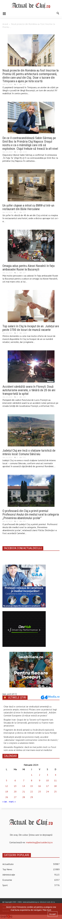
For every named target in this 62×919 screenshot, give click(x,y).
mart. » (12, 801)
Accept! (52, 914)
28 (23, 797)
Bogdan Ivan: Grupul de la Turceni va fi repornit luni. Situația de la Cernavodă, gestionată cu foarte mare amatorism (28, 722)
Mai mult (47, 909)
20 (15, 791)
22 (31, 791)
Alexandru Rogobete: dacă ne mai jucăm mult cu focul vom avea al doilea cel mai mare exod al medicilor (30, 748)
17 (47, 786)
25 (55, 791)
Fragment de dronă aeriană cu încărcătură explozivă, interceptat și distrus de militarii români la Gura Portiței (30, 731)
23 (39, 791)
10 (47, 780)
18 (55, 786)
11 (55, 780)
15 (31, 786)
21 (23, 791)
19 (6, 791)
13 (15, 786)
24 (47, 791)
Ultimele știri (17, 697)
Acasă (5, 24)
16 (39, 786)
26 (6, 797)
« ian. (4, 801)
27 (15, 797)
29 (31, 797)
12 (6, 786)
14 (23, 786)
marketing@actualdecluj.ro (39, 842)
